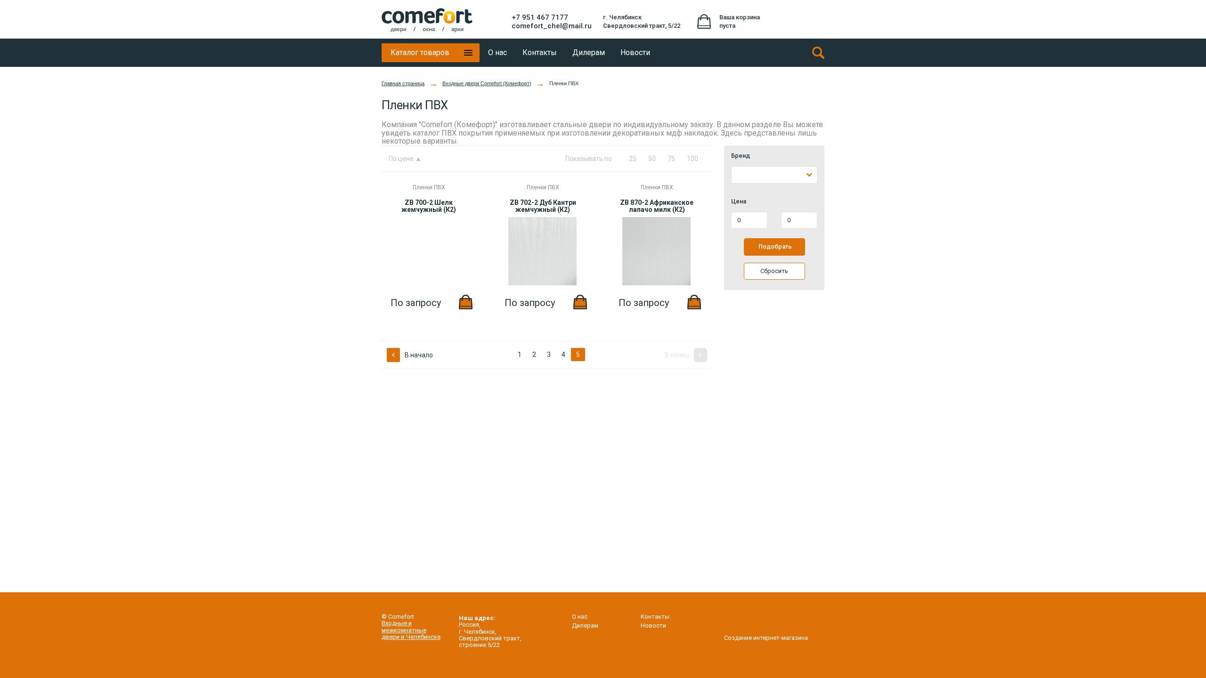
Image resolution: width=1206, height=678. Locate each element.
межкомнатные (404, 630)
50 (652, 158)
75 (671, 158)
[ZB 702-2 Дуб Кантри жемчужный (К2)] (542, 283)
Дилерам (585, 625)
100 (692, 158)
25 (632, 158)
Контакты (655, 616)
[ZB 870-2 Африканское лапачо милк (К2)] (656, 283)
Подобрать (775, 246)
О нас (579, 616)
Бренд (740, 156)
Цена (738, 201)
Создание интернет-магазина (766, 637)
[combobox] (774, 175)
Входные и (397, 623)
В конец (678, 355)
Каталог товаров (420, 52)
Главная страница (403, 83)
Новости (653, 625)
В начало (418, 355)
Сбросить (774, 270)
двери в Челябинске (411, 636)
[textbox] (739, 174)
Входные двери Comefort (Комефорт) (486, 83)
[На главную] (427, 20)
